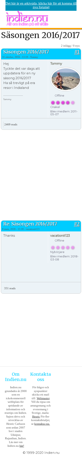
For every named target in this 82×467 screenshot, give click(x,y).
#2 (77, 224)
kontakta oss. (42, 423)
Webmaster (43, 398)
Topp (77, 123)
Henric (36, 416)
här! (21, 445)
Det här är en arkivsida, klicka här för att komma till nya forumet (41, 5)
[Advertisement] (41, 175)
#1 (77, 52)
